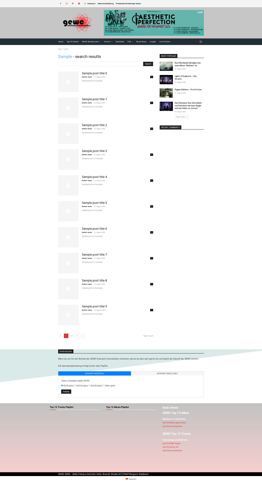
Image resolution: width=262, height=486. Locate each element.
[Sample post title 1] (68, 107)
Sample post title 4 (94, 177)
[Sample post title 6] (68, 237)
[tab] (94, 373)
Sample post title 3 (94, 151)
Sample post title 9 (94, 306)
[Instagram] (66, 3)
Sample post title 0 (94, 73)
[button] (128, 3)
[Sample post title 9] (68, 315)
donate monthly (94, 373)
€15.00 (96, 385)
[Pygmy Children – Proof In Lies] (166, 93)
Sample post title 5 (94, 202)
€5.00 (68, 385)
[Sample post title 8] (68, 289)
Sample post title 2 (94, 125)
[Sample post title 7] (68, 263)
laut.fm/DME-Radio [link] (172, 443)
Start (60, 49)
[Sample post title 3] (68, 159)
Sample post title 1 (94, 99)
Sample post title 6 (94, 228)
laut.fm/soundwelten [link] (172, 426)
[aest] (154, 23)
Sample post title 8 (94, 280)
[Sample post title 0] (68, 82)
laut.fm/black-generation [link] (174, 422)
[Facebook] (60, 3)
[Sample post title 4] (68, 185)
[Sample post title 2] (68, 133)
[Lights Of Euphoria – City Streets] (166, 79)
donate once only (167, 373)
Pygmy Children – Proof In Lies (188, 89)
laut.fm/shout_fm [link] (171, 447)
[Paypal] (72, 3)
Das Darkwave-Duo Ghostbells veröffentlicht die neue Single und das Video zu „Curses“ (188, 105)
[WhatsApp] (85, 3)
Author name (87, 77)
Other (110, 385)
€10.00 (82, 385)
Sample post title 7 (94, 254)
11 (152, 77)
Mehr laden (180, 117)
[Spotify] (79, 3)
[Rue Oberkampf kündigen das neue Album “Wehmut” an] (166, 66)
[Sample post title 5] (68, 211)
